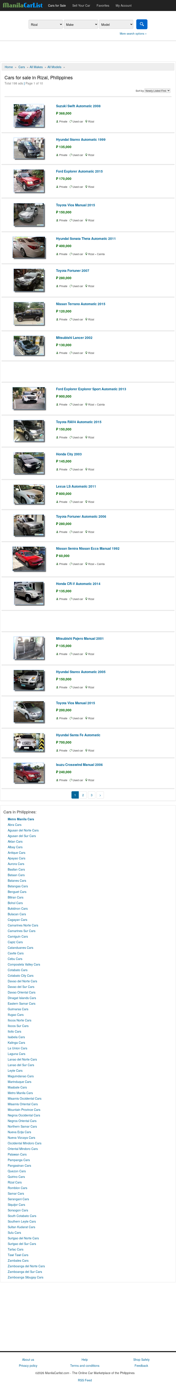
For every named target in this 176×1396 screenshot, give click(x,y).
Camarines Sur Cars (21, 931)
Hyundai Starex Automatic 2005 (81, 671)
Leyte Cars (15, 1070)
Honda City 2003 (69, 454)
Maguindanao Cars (21, 1076)
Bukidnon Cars (18, 908)
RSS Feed (85, 1380)
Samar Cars (16, 1193)
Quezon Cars (17, 1171)
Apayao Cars (16, 858)
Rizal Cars (15, 1182)
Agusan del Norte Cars (23, 830)
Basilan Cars (16, 869)
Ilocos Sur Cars (18, 1026)
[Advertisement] (88, 51)
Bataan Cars (16, 875)
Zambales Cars (18, 1260)
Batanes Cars (17, 880)
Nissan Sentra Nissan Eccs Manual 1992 (88, 548)
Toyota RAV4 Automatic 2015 (79, 421)
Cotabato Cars (17, 970)
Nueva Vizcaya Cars (21, 1137)
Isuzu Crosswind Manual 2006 (79, 764)
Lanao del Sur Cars (21, 1065)
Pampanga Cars (19, 1160)
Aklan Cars (15, 841)
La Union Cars (17, 1048)
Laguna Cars (16, 1054)
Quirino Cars (16, 1176)
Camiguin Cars (18, 936)
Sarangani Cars (18, 1199)
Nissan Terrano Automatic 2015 (80, 304)
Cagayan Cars (17, 919)
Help (85, 1359)
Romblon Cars (17, 1188)
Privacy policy (28, 1365)
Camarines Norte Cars (23, 925)
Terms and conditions (84, 1365)
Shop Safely (141, 1359)
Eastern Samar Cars (21, 1003)
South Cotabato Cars (22, 1216)
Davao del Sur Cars (21, 986)
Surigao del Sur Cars (22, 1243)
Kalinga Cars (16, 1042)
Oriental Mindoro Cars (23, 1148)
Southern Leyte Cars (22, 1221)
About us (28, 1359)
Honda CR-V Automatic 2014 (78, 583)
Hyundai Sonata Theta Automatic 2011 (86, 238)
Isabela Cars (16, 1037)
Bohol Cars (15, 903)
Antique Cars (16, 852)
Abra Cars (14, 824)
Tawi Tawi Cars (18, 1255)
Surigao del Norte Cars (23, 1238)
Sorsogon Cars (18, 1210)
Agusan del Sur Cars (22, 836)
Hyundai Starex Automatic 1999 (81, 139)
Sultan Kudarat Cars (21, 1227)
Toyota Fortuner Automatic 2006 (81, 516)
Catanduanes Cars (20, 947)
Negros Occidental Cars (24, 1115)
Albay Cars (15, 847)
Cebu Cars (15, 959)
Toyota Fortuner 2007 (72, 270)
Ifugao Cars (16, 1014)
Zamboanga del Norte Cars (26, 1266)
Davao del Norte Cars (22, 981)
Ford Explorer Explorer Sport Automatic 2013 (91, 389)
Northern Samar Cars (22, 1126)
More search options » (133, 33)
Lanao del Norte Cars (22, 1059)
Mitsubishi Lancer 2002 (74, 337)
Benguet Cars (17, 891)
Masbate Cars (17, 1087)
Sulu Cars (14, 1232)
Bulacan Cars (17, 914)
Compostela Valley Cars (24, 964)
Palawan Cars (17, 1154)
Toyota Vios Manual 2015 (75, 205)
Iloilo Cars (14, 1031)
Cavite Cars (16, 953)
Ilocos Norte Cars (19, 1020)
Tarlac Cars (15, 1249)
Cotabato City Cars (20, 975)
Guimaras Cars (18, 1009)
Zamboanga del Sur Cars (25, 1271)
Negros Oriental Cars (22, 1121)
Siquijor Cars (16, 1204)
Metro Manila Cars (20, 1093)
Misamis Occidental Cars (24, 1098)
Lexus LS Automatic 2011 (76, 486)
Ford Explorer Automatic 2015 (79, 171)
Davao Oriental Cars (21, 992)
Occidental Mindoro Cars (24, 1143)
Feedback (141, 1365)
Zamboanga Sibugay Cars (25, 1277)
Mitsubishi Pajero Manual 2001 (80, 638)
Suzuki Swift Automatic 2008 (78, 106)
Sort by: (140, 90)
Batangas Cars (18, 886)
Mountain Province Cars (24, 1109)
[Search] (141, 24)
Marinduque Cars (19, 1081)
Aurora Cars (16, 864)
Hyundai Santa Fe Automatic (78, 735)
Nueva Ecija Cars (19, 1132)
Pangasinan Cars (19, 1165)
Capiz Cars (15, 942)
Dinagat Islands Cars (22, 998)
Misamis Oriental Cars (23, 1104)
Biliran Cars (15, 897)
